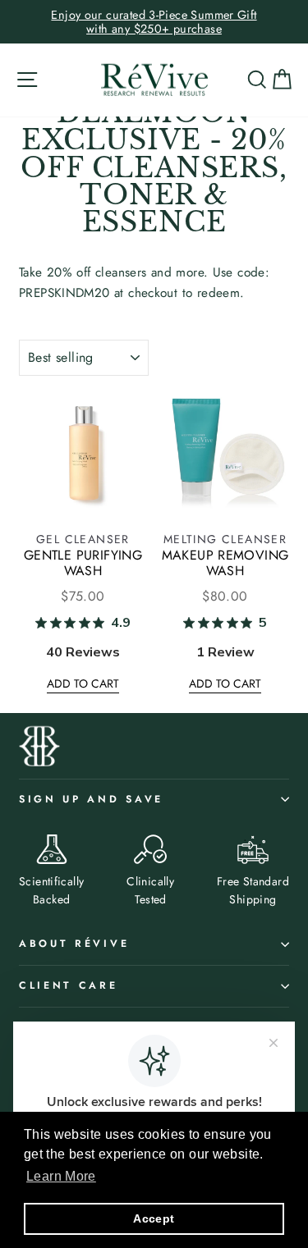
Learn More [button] (61, 1176)
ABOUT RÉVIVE (74, 943)
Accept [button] (153, 1218)
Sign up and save (91, 799)
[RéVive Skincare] (154, 80)
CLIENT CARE (68, 985)
